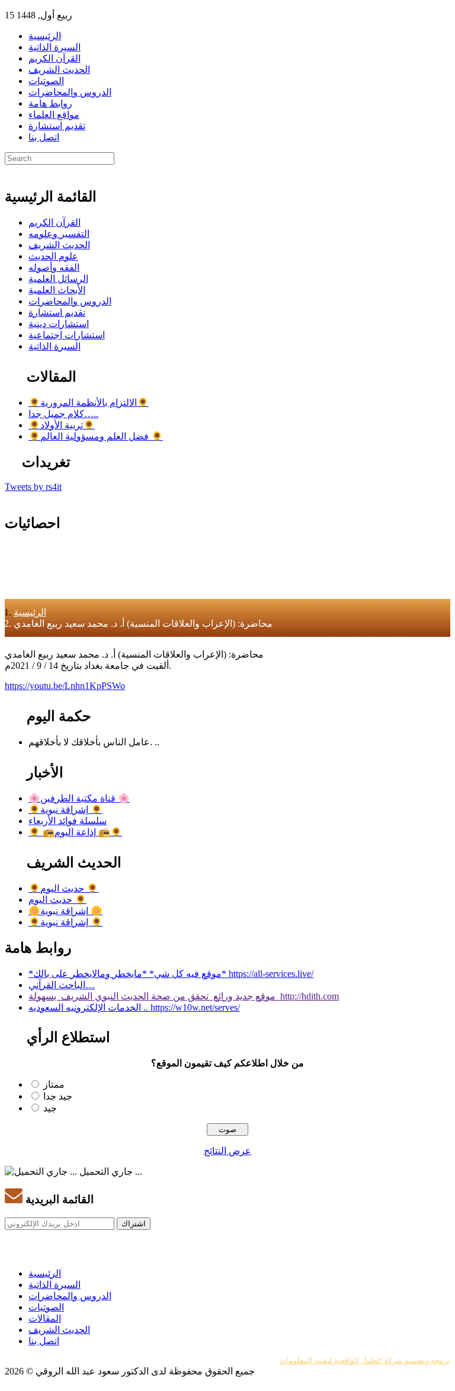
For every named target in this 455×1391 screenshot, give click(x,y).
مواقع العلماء (53, 115)
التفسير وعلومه (58, 234)
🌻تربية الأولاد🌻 (61, 425)
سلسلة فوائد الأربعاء (67, 821)
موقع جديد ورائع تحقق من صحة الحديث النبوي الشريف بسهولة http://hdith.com (183, 996)
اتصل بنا (43, 137)
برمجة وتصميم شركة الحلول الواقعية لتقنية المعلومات (365, 1360)
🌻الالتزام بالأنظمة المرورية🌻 (88, 403)
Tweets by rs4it (33, 487)
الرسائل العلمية (58, 279)
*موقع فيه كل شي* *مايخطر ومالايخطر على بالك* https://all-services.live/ (170, 974)
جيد (50, 1108)
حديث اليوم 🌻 (57, 900)
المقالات (44, 1318)
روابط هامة (50, 103)
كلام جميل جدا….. (63, 414)
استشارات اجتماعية (66, 335)
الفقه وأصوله (53, 267)
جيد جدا (57, 1096)
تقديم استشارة (56, 126)
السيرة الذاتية (54, 47)
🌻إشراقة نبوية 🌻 (65, 810)
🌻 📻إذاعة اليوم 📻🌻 (75, 832)
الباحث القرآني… (61, 985)
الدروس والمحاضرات (69, 92)
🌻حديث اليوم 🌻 (63, 888)
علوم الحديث (53, 256)
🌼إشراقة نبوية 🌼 (65, 911)
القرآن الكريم (54, 58)
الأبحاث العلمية (56, 290)
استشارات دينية (58, 324)
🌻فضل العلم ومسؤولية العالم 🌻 (95, 436)
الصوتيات (46, 81)
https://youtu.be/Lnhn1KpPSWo (65, 686)
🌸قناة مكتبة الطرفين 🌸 (79, 798)
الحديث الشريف (59, 70)
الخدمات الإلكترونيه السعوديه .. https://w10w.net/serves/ (134, 1007)
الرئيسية (44, 36)
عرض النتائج (227, 1151)
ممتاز (54, 1084)
